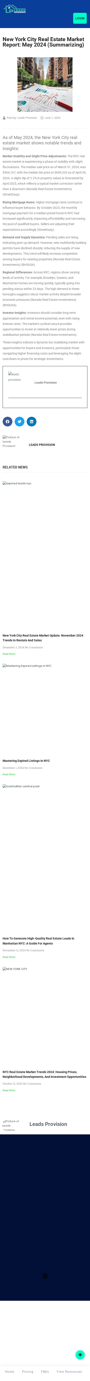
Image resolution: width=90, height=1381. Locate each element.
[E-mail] (10, 405)
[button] (7, 421)
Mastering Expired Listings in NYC (26, 760)
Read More (9, 653)
